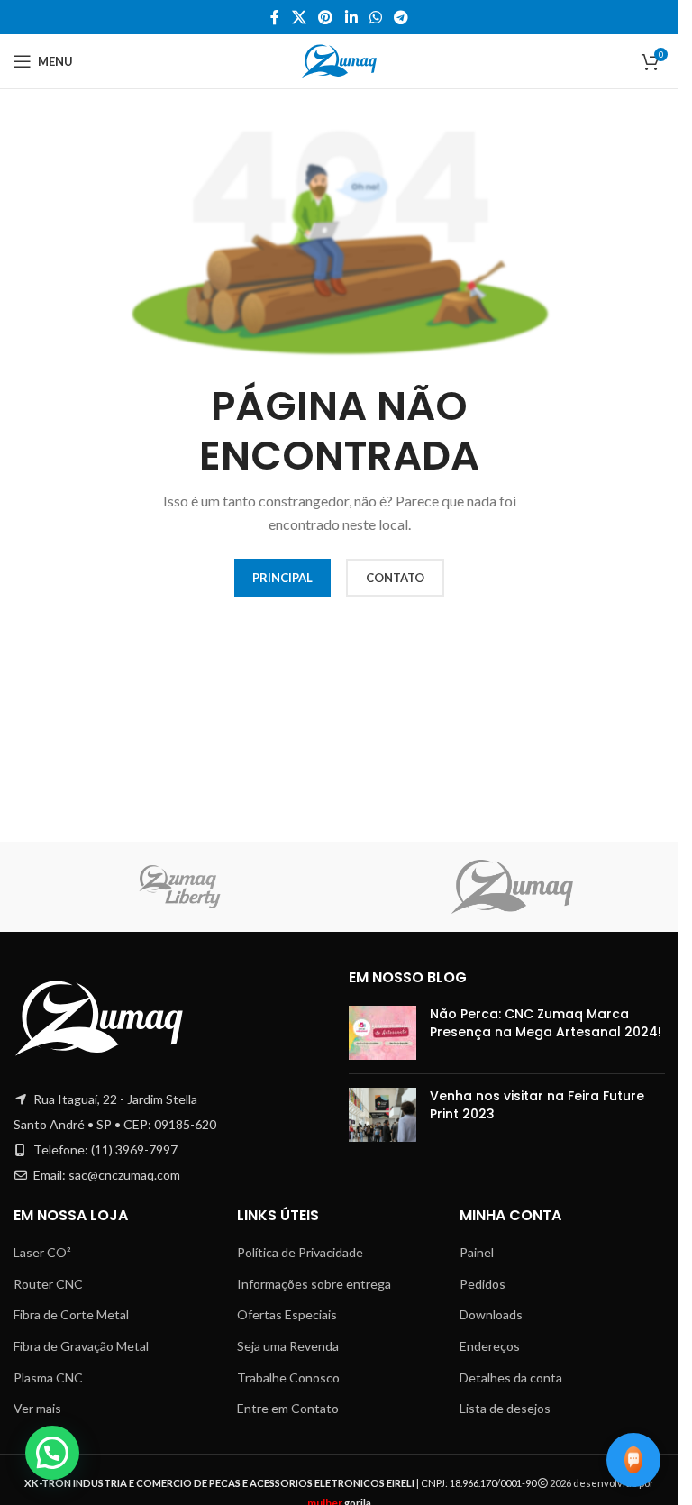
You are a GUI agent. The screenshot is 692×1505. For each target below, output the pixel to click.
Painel (477, 1252)
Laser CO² (42, 1252)
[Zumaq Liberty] (180, 887)
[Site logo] (339, 60)
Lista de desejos (505, 1408)
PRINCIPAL (282, 577)
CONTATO (395, 577)
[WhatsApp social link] (375, 17)
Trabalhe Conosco (288, 1377)
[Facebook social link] (275, 17)
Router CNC (48, 1283)
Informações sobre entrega (314, 1283)
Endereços (490, 1346)
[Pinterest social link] (326, 17)
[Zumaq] (512, 887)
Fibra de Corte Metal (71, 1314)
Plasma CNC (48, 1377)
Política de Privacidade (300, 1252)
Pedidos (482, 1283)
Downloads (491, 1314)
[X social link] (299, 17)
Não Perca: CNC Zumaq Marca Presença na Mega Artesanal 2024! (545, 1023)
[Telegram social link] (400, 17)
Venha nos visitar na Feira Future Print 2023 (537, 1105)
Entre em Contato (288, 1408)
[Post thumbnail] (382, 1033)
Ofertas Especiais (287, 1314)
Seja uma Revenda (288, 1346)
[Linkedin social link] (351, 17)
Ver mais (37, 1408)
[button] (52, 1453)
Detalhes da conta (511, 1377)
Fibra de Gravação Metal (81, 1346)
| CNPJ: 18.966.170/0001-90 (281, 1483)
